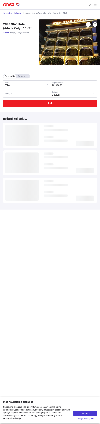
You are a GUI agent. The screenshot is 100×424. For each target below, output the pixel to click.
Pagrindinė (7, 13)
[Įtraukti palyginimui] (88, 24)
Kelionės (17, 13)
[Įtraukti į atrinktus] (95, 24)
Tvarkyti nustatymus (85, 419)
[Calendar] (73, 84)
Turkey (6, 33)
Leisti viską (85, 413)
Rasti (50, 103)
